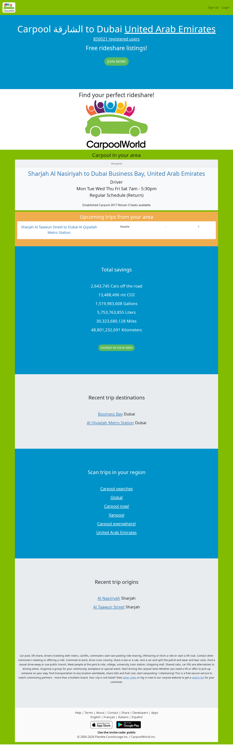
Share (125, 713)
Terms (88, 713)
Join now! (116, 61)
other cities (129, 677)
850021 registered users (116, 38)
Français (109, 717)
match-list (198, 677)
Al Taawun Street (109, 607)
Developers (140, 713)
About (100, 713)
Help (78, 713)
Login (225, 7)
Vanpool (116, 515)
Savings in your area (116, 348)
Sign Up (213, 7)
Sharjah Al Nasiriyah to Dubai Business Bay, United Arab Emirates (116, 173)
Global (116, 497)
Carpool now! (116, 506)
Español (137, 717)
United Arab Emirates (170, 29)
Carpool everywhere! (116, 523)
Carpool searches (116, 488)
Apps (154, 713)
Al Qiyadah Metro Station (110, 422)
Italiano (123, 717)
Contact (113, 713)
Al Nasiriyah (109, 598)
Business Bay (110, 414)
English (95, 717)
